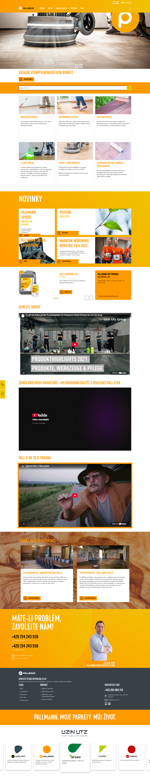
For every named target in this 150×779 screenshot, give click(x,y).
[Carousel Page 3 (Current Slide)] (58, 298)
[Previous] (76, 66)
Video (25, 261)
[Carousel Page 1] (53, 298)
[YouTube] (114, 2)
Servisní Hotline (47, 699)
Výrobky (42, 8)
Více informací (66, 261)
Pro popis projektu (33, 598)
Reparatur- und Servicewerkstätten (48, 695)
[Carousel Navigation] (78, 66)
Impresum (23, 694)
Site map (23, 697)
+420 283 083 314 (114, 690)
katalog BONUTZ (28, 79)
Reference (74, 8)
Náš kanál (65, 233)
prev (86, 298)
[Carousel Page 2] (56, 298)
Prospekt (26, 236)
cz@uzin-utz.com (113, 700)
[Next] (80, 66)
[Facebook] (117, 2)
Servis (50, 8)
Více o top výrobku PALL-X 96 (109, 296)
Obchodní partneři (48, 691)
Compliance (24, 691)
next (91, 298)
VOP (21, 688)
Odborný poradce (47, 688)
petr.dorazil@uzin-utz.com (24, 655)
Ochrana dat (24, 700)
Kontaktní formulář (21, 658)
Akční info (68, 292)
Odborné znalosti (61, 8)
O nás (82, 8)
